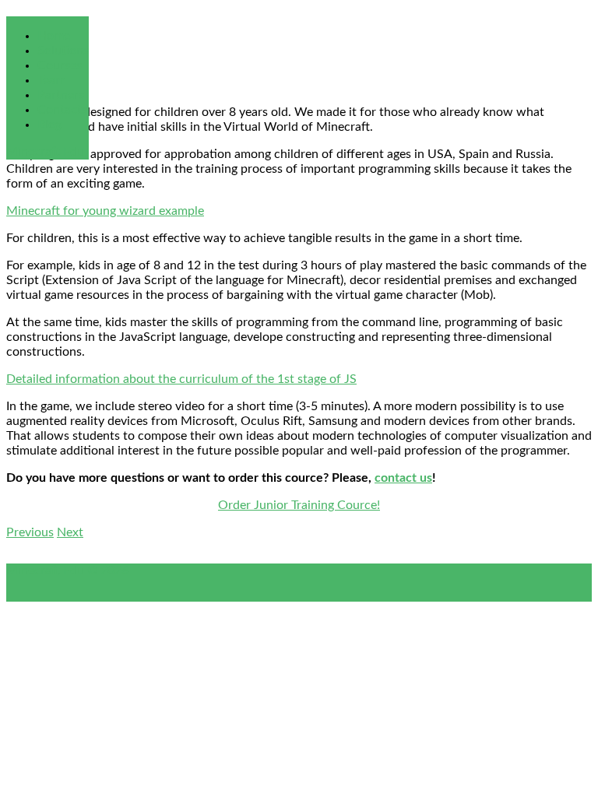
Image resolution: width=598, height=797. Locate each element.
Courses (59, 65)
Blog (49, 124)
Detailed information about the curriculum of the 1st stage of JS (181, 379)
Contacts (62, 110)
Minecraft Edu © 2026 (67, 570)
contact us (403, 478)
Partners (60, 95)
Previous (30, 532)
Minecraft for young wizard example (105, 211)
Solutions (63, 50)
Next (70, 532)
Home (53, 36)
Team (51, 80)
